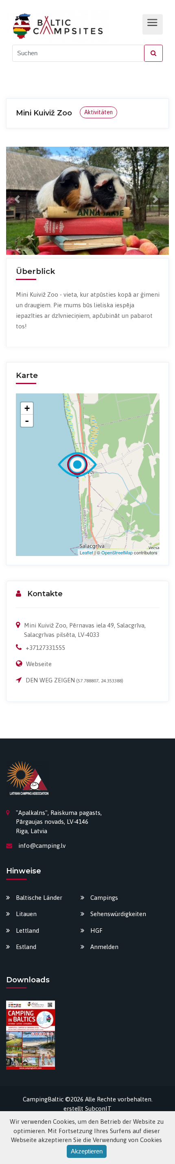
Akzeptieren (87, 1151)
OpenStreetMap (117, 552)
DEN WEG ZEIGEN (50, 680)
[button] (18, 199)
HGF (96, 930)
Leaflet (86, 552)
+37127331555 (45, 647)
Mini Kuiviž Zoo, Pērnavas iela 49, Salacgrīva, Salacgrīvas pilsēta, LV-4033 (85, 630)
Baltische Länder (39, 897)
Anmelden (104, 946)
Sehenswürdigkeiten (118, 913)
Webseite (39, 663)
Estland (26, 946)
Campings (104, 897)
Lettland (27, 930)
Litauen (26, 913)
